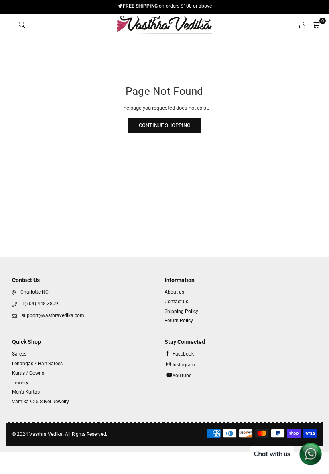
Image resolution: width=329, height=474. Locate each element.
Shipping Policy (181, 311)
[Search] (22, 25)
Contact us (176, 301)
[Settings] (302, 25)
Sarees (19, 354)
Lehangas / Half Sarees (37, 363)
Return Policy (178, 320)
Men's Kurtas (26, 392)
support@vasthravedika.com (53, 315)
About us (174, 292)
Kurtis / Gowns (28, 373)
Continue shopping (165, 125)
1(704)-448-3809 (40, 303)
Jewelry (20, 383)
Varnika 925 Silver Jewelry (40, 402)
